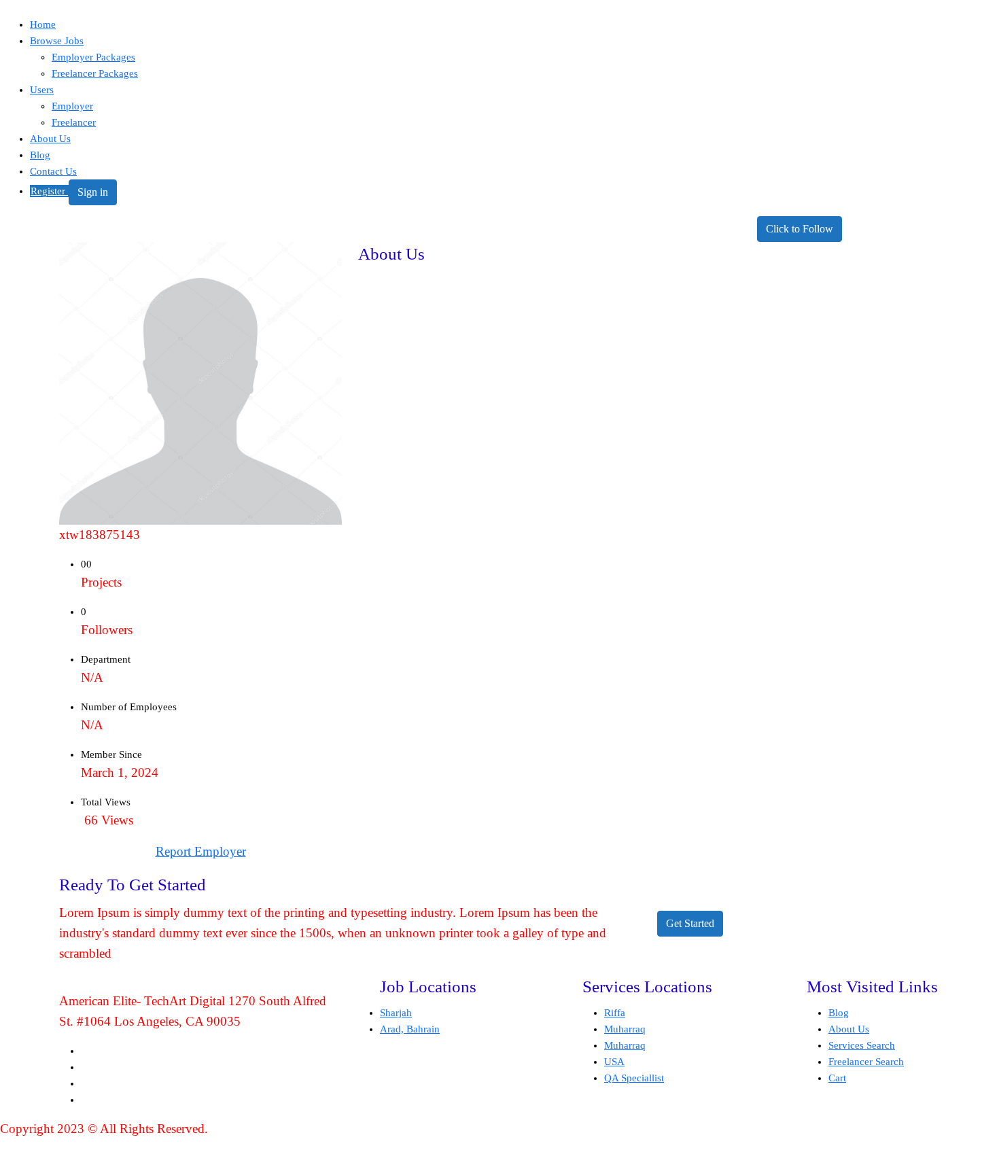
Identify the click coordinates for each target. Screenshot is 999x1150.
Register (49, 191)
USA (614, 1061)
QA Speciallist (634, 1078)
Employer (72, 106)
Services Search (861, 1045)
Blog (40, 155)
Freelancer (74, 122)
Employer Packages (93, 57)
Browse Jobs (57, 40)
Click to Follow (799, 228)
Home (43, 24)
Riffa (614, 1012)
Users (42, 89)
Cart (837, 1078)
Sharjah (396, 1012)
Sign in (92, 192)
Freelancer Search (866, 1061)
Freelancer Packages (95, 73)
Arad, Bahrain (410, 1029)
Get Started (690, 923)
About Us (50, 138)
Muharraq (625, 1029)
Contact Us (53, 171)
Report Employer (201, 851)
